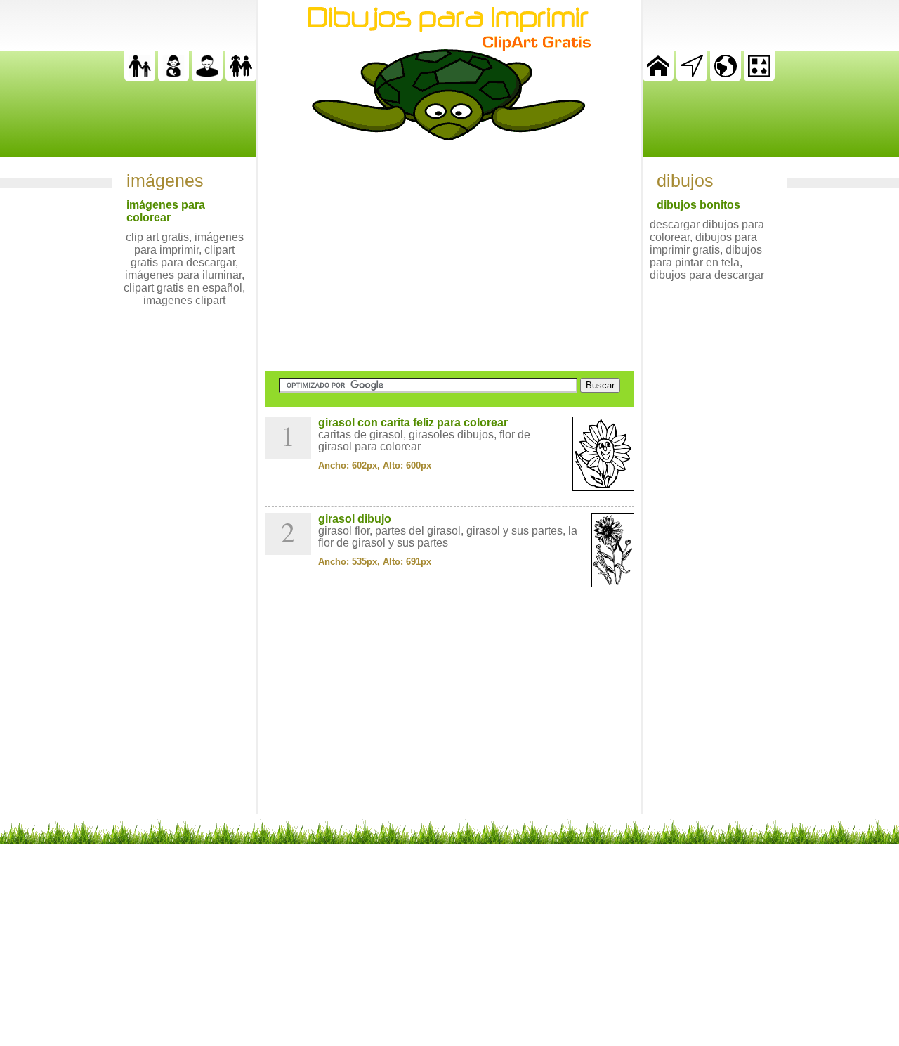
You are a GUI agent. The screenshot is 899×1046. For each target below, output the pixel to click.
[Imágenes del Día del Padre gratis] (139, 78)
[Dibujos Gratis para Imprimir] (658, 78)
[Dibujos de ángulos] (691, 78)
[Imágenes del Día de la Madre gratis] (173, 78)
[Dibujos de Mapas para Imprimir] (725, 78)
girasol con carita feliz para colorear (413, 423)
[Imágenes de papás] (207, 78)
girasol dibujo (354, 519)
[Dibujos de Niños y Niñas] (240, 78)
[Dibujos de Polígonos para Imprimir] (759, 78)
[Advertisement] (449, 255)
